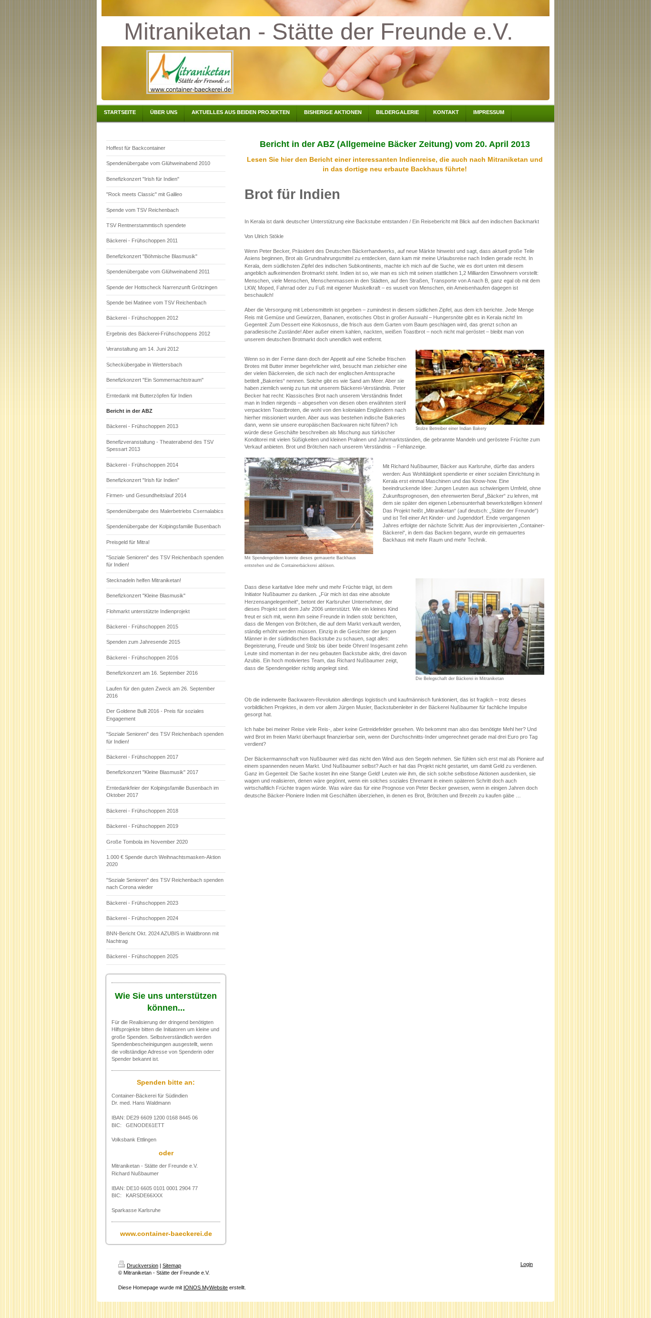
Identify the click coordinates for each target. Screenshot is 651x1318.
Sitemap (172, 1265)
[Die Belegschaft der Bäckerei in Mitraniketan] (480, 626)
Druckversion (142, 1265)
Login (526, 1264)
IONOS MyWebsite (205, 1287)
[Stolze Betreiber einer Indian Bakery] (480, 387)
